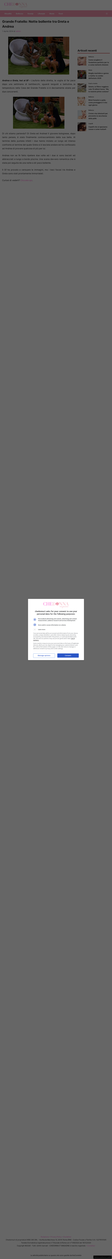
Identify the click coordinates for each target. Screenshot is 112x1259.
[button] (56, 629)
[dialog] (56, 629)
